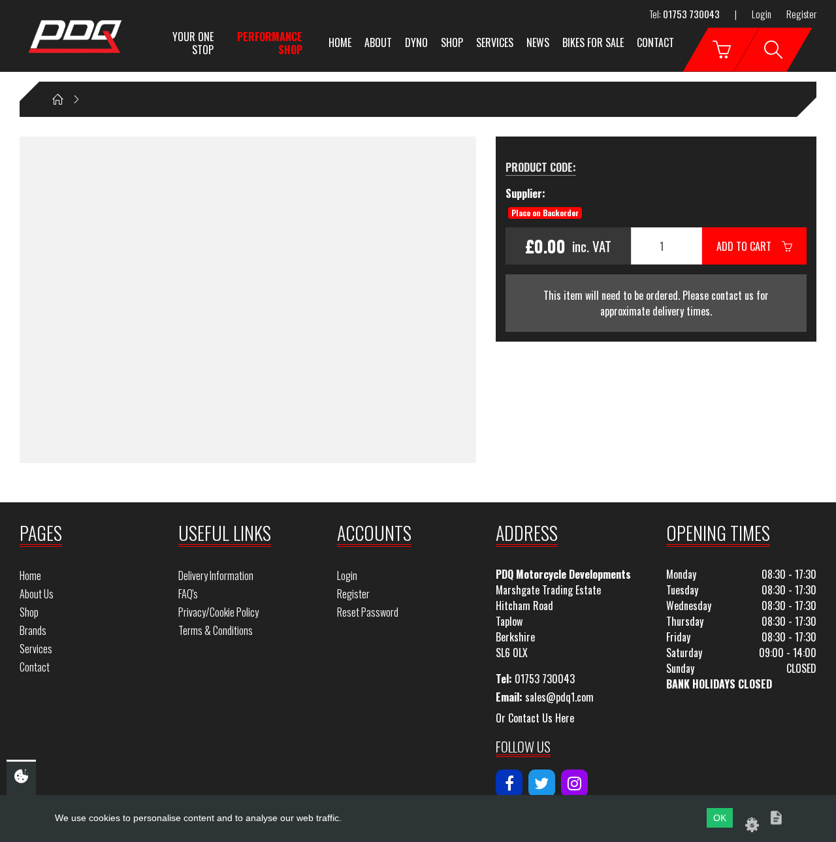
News (537, 42)
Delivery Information (215, 575)
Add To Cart (749, 246)
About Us (37, 594)
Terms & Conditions (215, 630)
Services (494, 42)
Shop (452, 42)
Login (761, 14)
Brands (33, 630)
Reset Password (367, 612)
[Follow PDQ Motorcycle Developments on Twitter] (541, 783)
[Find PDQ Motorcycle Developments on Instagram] (574, 783)
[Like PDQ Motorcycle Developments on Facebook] (509, 783)
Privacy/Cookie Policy (218, 612)
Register (801, 14)
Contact (655, 42)
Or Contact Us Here (535, 718)
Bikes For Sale (593, 42)
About (378, 42)
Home (340, 42)
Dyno (416, 42)
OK (719, 818)
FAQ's (188, 594)
